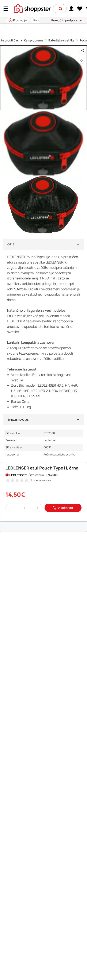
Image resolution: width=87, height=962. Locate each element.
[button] (61, 9)
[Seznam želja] (80, 9)
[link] (71, 8)
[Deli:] (82, 51)
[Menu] (7, 8)
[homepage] (32, 8)
